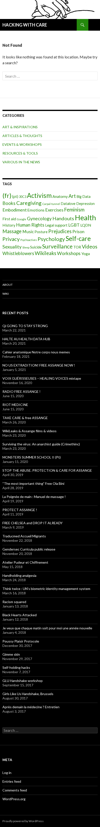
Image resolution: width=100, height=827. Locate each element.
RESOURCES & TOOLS (20, 153)
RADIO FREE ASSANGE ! (21, 391)
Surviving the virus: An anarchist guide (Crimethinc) (41, 444)
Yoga (85, 253)
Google (21, 219)
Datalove (68, 204)
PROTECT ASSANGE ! (19, 510)
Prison (78, 231)
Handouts (63, 218)
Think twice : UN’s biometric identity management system (46, 589)
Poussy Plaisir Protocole (20, 641)
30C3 (22, 197)
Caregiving (29, 203)
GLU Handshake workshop (22, 681)
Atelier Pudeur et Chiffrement (25, 562)
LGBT (74, 225)
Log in (6, 773)
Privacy (11, 239)
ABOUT (7, 284)
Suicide (36, 247)
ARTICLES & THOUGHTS (22, 136)
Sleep (25, 247)
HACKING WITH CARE (24, 25)
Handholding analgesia (19, 575)
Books (9, 203)
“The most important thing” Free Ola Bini (33, 483)
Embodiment (14, 209)
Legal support (56, 225)
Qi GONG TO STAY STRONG (25, 326)
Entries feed (11, 781)
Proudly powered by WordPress (23, 821)
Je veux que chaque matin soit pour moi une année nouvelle (47, 628)
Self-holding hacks (16, 667)
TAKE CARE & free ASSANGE (25, 418)
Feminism (74, 209)
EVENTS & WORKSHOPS (22, 144)
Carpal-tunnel (51, 203)
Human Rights (30, 225)
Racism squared (14, 602)
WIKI (5, 293)
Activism (39, 195)
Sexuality (12, 246)
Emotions (35, 210)
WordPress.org (13, 799)
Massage (12, 231)
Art (72, 196)
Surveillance (57, 246)
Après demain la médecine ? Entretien (30, 707)
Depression (85, 204)
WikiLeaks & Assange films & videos (29, 431)
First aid (9, 218)
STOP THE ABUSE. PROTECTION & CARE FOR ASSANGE (47, 470)
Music (28, 231)
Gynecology (39, 218)
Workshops (69, 253)
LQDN (85, 225)
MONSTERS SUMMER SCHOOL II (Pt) (31, 457)
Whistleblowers (18, 253)
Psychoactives (28, 239)
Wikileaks (45, 253)
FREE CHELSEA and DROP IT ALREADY (32, 523)
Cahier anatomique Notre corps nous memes (36, 352)
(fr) (6, 195)
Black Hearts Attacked (19, 615)
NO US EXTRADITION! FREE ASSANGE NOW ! (38, 365)
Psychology (51, 239)
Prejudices (60, 231)
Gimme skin (11, 654)
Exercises (54, 209)
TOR (77, 247)
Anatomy (60, 196)
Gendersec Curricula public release (28, 549)
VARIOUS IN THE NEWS (21, 162)
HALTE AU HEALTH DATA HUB (26, 339)
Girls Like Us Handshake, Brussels (27, 694)
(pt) (15, 196)
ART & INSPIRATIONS (20, 127)
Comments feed (14, 790)
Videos (89, 246)
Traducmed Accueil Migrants (24, 536)
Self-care (78, 238)
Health (85, 217)
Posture (41, 232)
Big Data (83, 196)
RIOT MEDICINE (15, 405)
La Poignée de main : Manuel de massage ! (34, 497)
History (8, 225)
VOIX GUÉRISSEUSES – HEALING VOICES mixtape (41, 378)
